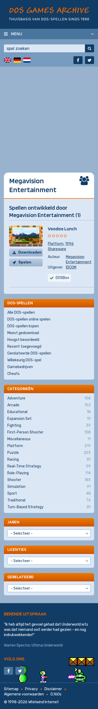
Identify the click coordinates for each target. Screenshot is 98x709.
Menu (16, 33)
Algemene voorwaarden (24, 694)
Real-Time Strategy (49, 466)
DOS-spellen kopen (23, 326)
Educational (49, 412)
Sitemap (11, 689)
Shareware (57, 249)
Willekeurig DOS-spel (24, 360)
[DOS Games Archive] (49, 14)
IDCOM (71, 267)
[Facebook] (78, 60)
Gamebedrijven (20, 367)
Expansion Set (49, 418)
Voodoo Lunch (62, 228)
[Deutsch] (17, 60)
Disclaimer (53, 689)
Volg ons (14, 658)
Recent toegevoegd (24, 346)
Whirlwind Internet (43, 702)
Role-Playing (49, 473)
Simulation (49, 486)
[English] (7, 60)
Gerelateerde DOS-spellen (29, 353)
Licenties (16, 549)
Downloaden (30, 252)
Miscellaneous (49, 439)
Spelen (24, 262)
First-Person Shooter (49, 432)
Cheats (13, 373)
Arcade (49, 405)
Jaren (13, 521)
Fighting (49, 425)
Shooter (49, 480)
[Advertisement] (49, 116)
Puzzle (49, 452)
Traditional (49, 500)
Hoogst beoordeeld (23, 340)
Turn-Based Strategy (49, 507)
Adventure (49, 398)
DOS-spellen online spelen (28, 319)
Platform (56, 244)
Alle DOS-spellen (21, 312)
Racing (49, 459)
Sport (49, 493)
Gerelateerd (20, 576)
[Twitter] (89, 60)
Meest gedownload (23, 333)
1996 (69, 244)
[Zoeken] (89, 48)
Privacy (31, 689)
